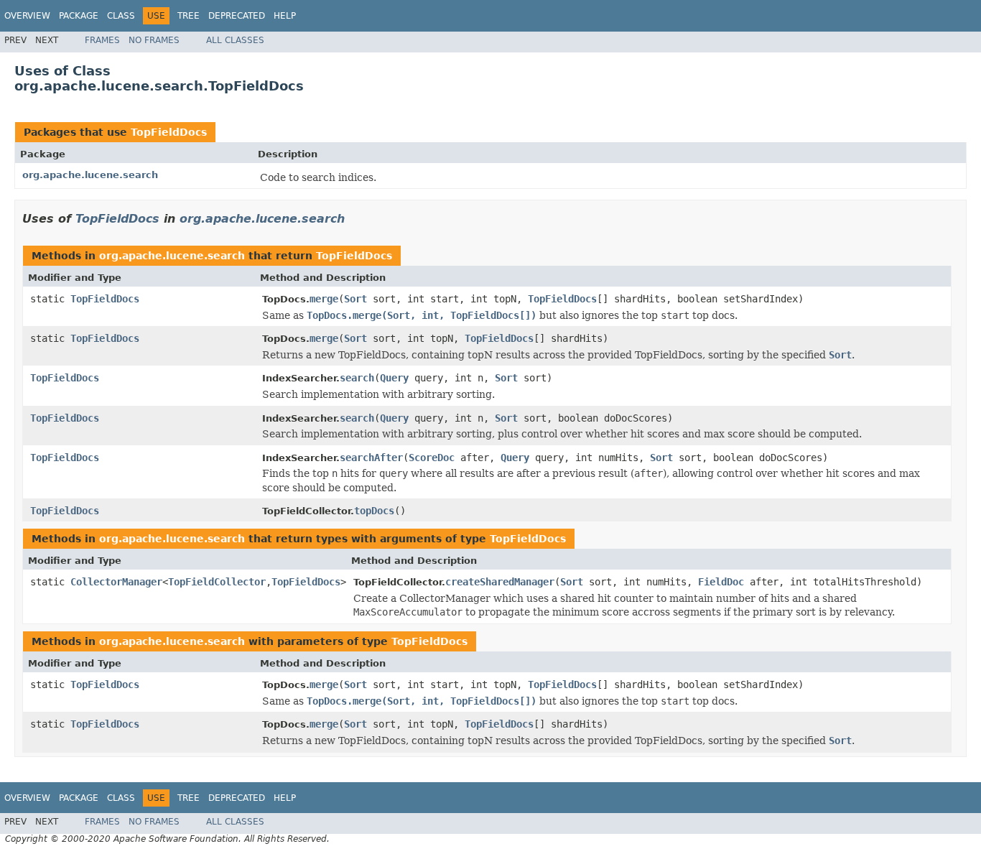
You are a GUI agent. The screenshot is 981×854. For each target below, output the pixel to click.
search (357, 378)
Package (78, 16)
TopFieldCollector (217, 582)
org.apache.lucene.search (90, 175)
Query (394, 378)
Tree (188, 16)
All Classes (235, 40)
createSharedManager (499, 582)
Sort (355, 299)
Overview (27, 16)
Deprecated (236, 16)
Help (285, 16)
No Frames (154, 40)
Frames (102, 40)
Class (121, 16)
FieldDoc (721, 582)
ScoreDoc (432, 457)
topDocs (374, 510)
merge (324, 299)
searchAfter (371, 457)
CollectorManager (116, 582)
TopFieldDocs (169, 132)
